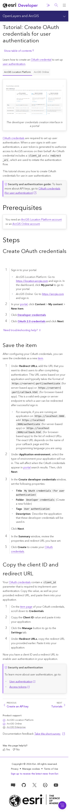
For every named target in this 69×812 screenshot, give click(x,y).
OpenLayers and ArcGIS (21, 16)
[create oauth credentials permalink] (5, 260)
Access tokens (18, 687)
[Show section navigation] (64, 16)
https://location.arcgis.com (32, 281)
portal (23, 304)
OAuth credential (41, 59)
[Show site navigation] (64, 5)
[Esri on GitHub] (24, 785)
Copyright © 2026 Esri (24, 764)
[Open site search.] (56, 5)
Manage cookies (31, 769)
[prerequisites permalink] (44, 208)
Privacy (14, 769)
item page (26, 606)
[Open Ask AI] (48, 5)
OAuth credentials (13, 138)
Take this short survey (47, 734)
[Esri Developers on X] (34, 785)
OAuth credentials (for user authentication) (32, 190)
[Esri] (34, 800)
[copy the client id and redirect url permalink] (36, 574)
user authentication (14, 64)
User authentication (20, 681)
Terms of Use (51, 769)
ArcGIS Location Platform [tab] (17, 72)
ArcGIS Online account (26, 224)
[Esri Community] (13, 785)
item (40, 358)
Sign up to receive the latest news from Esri (34, 774)
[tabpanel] (34, 103)
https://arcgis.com (53, 294)
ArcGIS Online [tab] (41, 72)
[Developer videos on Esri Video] (45, 785)
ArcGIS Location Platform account (41, 219)
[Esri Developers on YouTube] (56, 785)
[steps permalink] (22, 241)
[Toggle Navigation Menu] (62, 805)
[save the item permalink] (39, 345)
